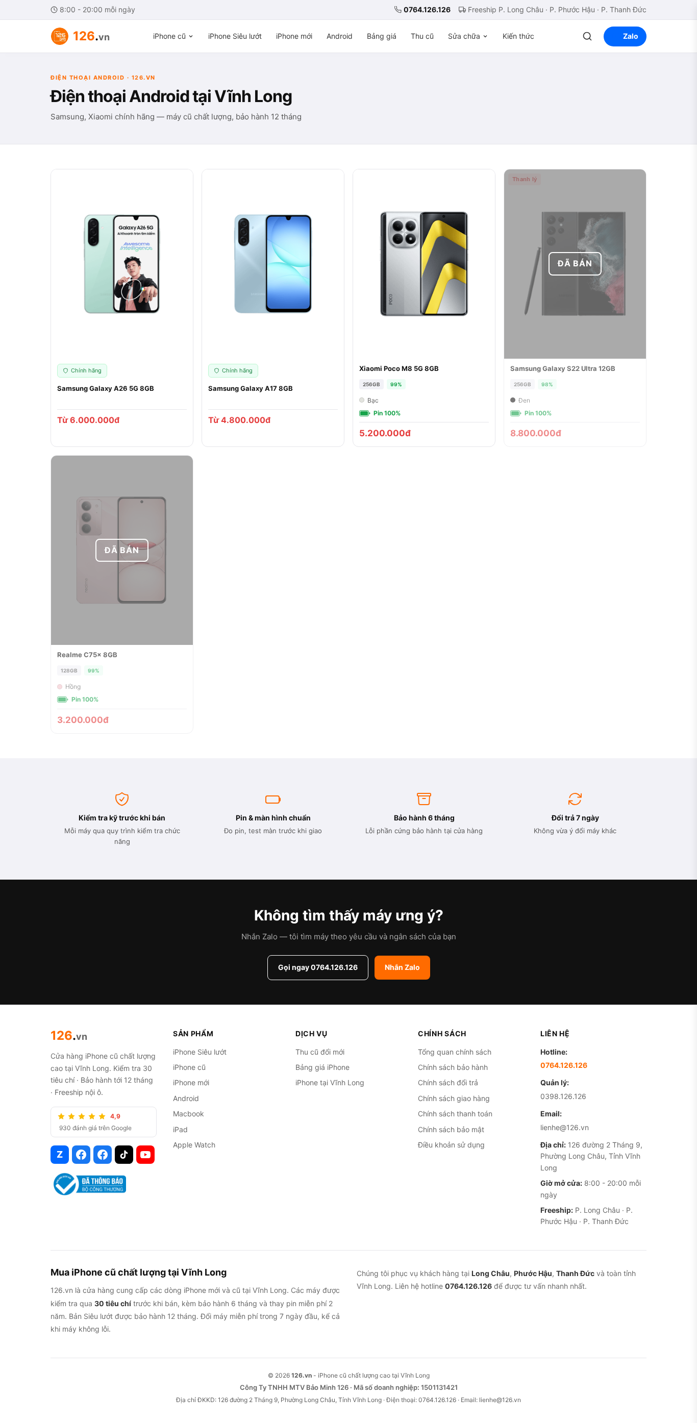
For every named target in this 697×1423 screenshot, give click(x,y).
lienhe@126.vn (564, 1127)
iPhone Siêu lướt (235, 36)
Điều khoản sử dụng (451, 1144)
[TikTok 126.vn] (124, 1154)
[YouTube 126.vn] (145, 1154)
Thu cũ (422, 36)
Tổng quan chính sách (454, 1051)
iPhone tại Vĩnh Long (329, 1082)
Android (340, 36)
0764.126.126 (427, 9)
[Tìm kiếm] (587, 36)
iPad (180, 1129)
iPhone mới (294, 36)
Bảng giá (381, 36)
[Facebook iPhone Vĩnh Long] (102, 1154)
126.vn (301, 1375)
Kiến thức (518, 36)
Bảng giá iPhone (322, 1067)
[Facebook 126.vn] (81, 1154)
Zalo (630, 36)
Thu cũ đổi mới (319, 1051)
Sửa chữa (464, 36)
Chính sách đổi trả (448, 1082)
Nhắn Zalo (402, 967)
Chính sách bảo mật (451, 1129)
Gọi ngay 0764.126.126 (318, 967)
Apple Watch (194, 1144)
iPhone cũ (169, 36)
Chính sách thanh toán (455, 1113)
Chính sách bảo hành (453, 1067)
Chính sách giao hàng (454, 1098)
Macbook (188, 1113)
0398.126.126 (563, 1096)
